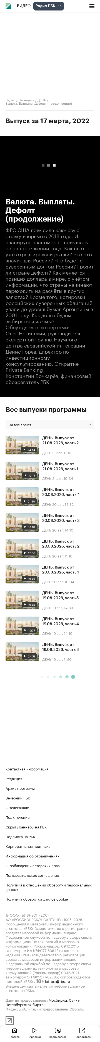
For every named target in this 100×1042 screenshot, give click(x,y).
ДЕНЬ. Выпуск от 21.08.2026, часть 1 (60, 466)
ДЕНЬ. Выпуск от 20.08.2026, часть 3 (61, 518)
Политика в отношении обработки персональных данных (49, 887)
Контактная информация (27, 768)
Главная (14, 1036)
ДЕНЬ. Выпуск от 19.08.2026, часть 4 (60, 621)
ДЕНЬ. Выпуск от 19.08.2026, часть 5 (60, 595)
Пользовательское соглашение (32, 875)
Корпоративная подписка (28, 846)
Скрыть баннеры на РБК (26, 826)
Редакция (14, 778)
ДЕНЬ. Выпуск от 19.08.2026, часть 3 (60, 647)
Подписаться (57, 1036)
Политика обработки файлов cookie (37, 898)
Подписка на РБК (20, 836)
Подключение (17, 817)
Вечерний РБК (18, 797)
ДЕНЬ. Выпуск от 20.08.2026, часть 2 (60, 544)
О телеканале (17, 807)
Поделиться (82, 1036)
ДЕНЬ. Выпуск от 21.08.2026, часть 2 (60, 440)
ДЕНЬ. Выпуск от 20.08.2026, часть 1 (60, 569)
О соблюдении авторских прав (33, 865)
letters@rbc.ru (57, 981)
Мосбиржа (58, 999)
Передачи (26, 99)
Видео (24, 6)
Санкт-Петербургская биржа (43, 1002)
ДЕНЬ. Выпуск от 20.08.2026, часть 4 (61, 492)
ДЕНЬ (42, 99)
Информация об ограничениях (32, 855)
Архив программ (20, 788)
